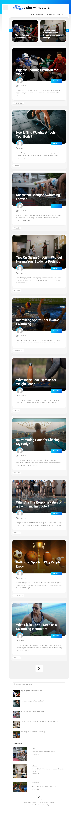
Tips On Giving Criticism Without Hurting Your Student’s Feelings (52, 22)
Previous (11, 30)
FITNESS (50, 14)
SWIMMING (39, 14)
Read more (56, 81)
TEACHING (16, 290)
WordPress (38, 805)
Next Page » (39, 668)
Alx (50, 805)
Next (67, 30)
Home (32, 14)
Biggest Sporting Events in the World (23, 21)
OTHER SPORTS (18, 103)
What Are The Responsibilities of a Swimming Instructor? (39, 504)
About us (60, 14)
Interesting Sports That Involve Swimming (44, 769)
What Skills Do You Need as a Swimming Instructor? (36, 627)
